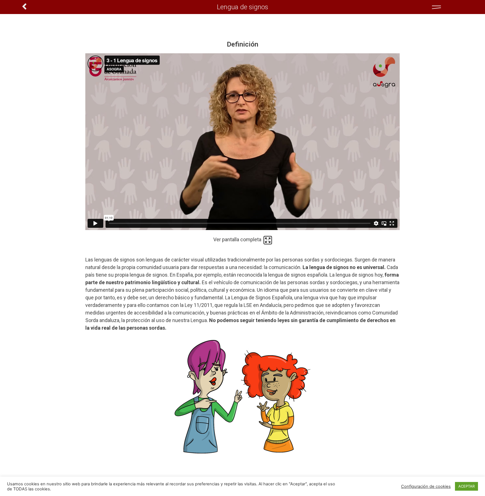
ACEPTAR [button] (466, 486)
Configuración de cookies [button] (426, 486)
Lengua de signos (242, 7)
